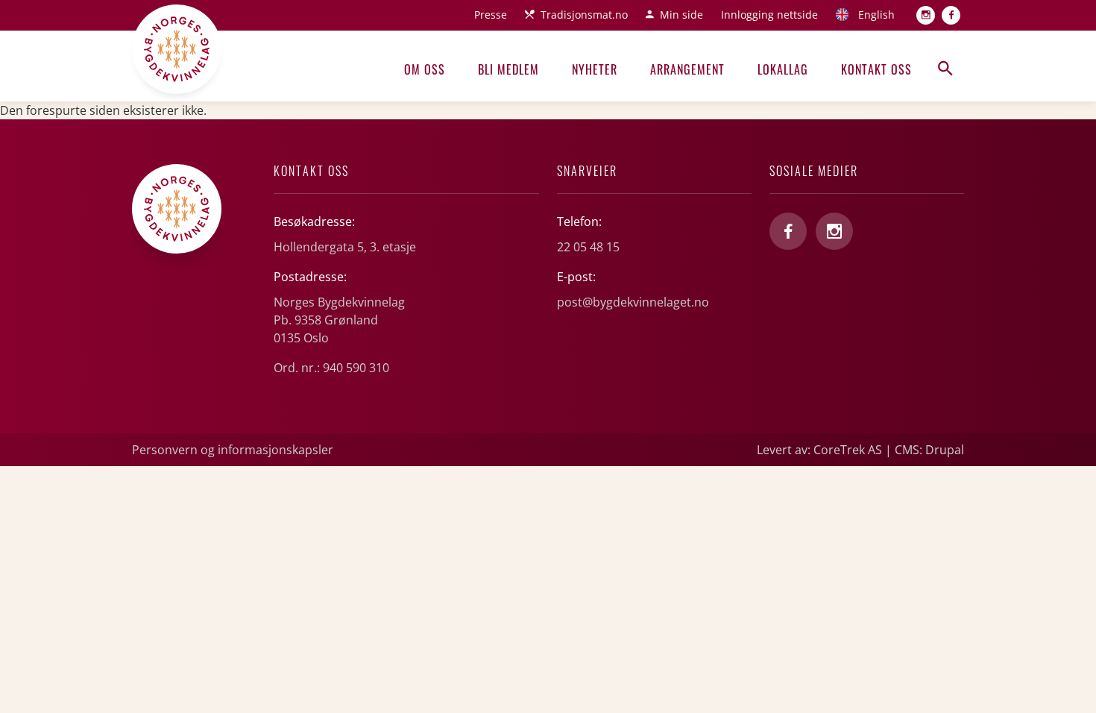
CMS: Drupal (929, 450)
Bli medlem (508, 69)
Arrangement (687, 69)
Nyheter (594, 69)
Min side (681, 14)
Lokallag (783, 69)
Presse (490, 14)
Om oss (424, 69)
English (876, 14)
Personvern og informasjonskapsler (232, 450)
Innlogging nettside (769, 14)
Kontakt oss (876, 69)
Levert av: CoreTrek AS (819, 450)
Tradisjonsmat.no (584, 14)
